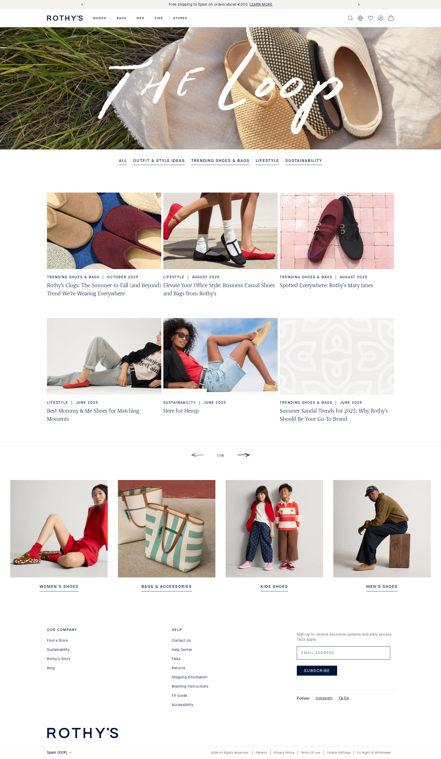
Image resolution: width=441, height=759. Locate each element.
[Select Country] (360, 18)
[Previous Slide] (83, 5)
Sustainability (58, 649)
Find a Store (57, 640)
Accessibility (182, 704)
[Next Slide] (358, 5)
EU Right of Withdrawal (374, 753)
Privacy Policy (284, 753)
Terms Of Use (311, 753)
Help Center (182, 649)
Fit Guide (179, 695)
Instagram (324, 698)
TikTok (343, 698)
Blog (51, 668)
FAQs (176, 658)
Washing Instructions (190, 686)
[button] (99, 18)
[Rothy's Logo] (65, 18)
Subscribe (317, 670)
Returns (179, 668)
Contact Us (181, 640)
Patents (261, 753)
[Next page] (244, 455)
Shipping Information (189, 677)
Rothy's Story (58, 658)
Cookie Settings (339, 753)
